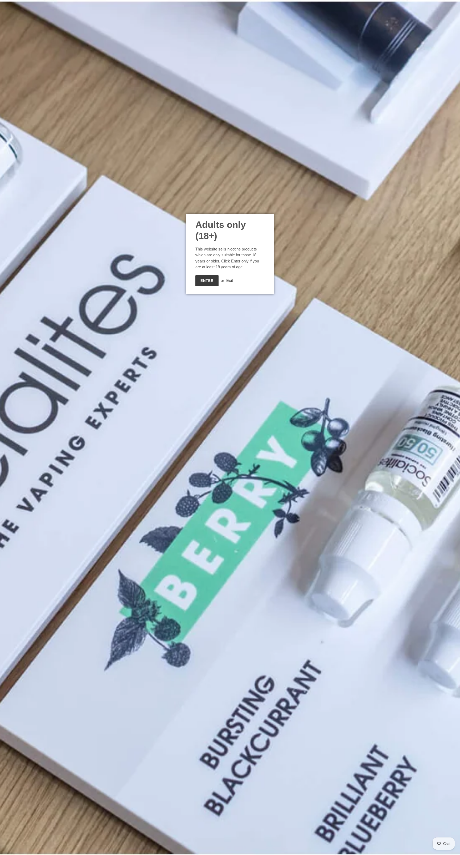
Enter (206, 281)
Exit (229, 280)
